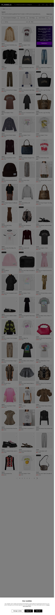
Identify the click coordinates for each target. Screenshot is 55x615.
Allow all (38, 611)
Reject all (28, 611)
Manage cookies (17, 611)
